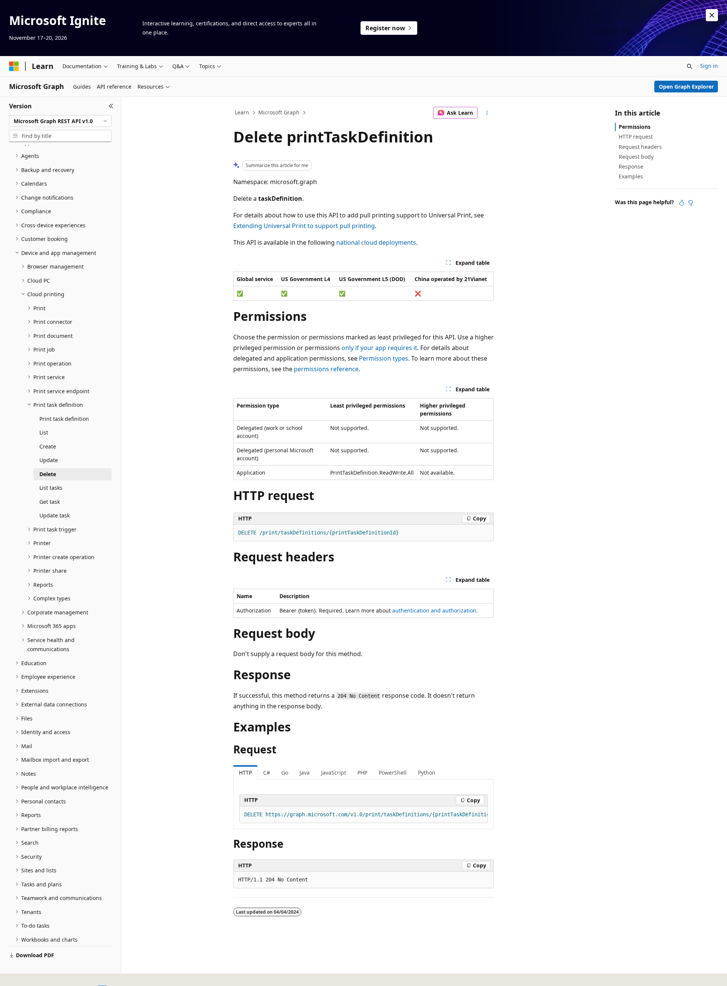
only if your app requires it (379, 348)
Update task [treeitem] (54, 515)
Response (631, 166)
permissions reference (326, 369)
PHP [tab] (362, 772)
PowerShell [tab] (393, 772)
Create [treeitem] (47, 446)
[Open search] (689, 66)
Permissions (635, 126)
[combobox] (60, 121)
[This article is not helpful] (690, 202)
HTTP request (636, 136)
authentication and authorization (434, 610)
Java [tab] (305, 772)
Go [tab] (284, 772)
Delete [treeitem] (47, 474)
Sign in (709, 65)
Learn (242, 112)
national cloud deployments (376, 242)
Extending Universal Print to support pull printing (304, 226)
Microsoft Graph (279, 112)
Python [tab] (426, 772)
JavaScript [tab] (333, 772)
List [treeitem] (43, 432)
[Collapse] (111, 106)
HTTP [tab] (245, 772)
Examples (631, 176)
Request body (636, 156)
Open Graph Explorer (686, 86)
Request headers (640, 146)
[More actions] (487, 113)
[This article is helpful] (681, 202)
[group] (363, 814)
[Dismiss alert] (712, 15)
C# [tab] (266, 772)
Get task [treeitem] (49, 501)
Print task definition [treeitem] (64, 418)
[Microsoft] (14, 66)
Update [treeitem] (48, 460)
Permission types (383, 358)
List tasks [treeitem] (50, 487)
